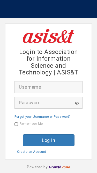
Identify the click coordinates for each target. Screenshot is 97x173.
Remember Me (31, 124)
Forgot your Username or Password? (42, 117)
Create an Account (31, 152)
